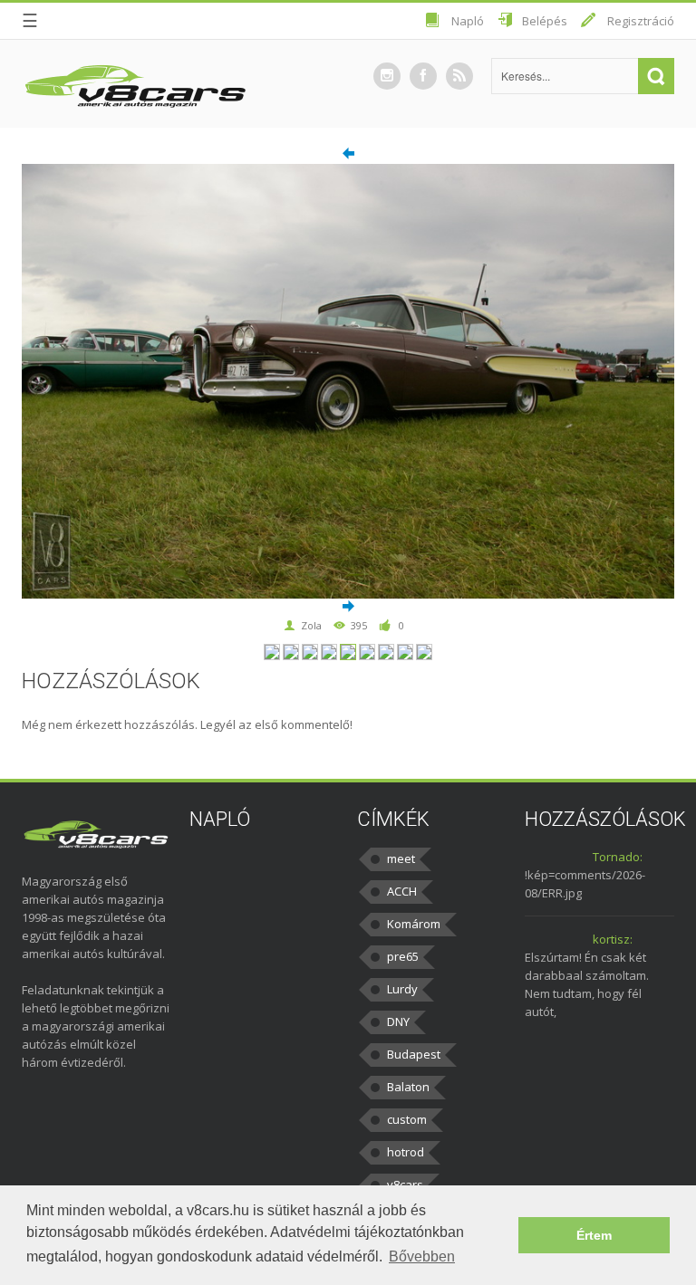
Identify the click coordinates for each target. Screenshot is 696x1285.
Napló (467, 21)
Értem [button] (594, 1235)
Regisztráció (640, 21)
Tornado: (618, 857)
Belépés (544, 21)
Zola (311, 625)
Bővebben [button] (422, 1256)
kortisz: (613, 939)
